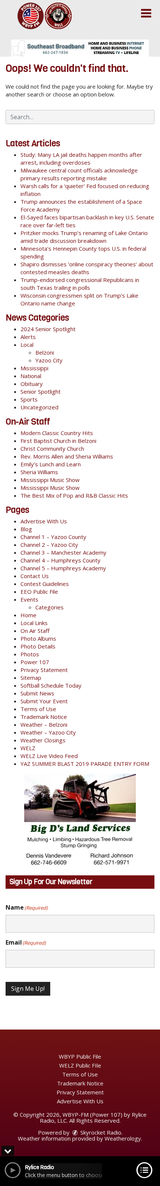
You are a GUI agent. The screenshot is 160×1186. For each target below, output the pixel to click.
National (30, 376)
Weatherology (123, 1138)
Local (26, 344)
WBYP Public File (80, 1056)
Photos (29, 654)
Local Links (34, 623)
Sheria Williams (39, 472)
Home (28, 615)
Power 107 (34, 662)
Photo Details (37, 646)
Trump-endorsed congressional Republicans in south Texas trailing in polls (79, 283)
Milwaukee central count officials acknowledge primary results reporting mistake (79, 174)
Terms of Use (38, 709)
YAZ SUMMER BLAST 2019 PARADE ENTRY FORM (84, 763)
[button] (146, 13)
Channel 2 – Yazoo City (49, 544)
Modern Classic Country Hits (56, 433)
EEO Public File (39, 591)
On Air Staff (34, 630)
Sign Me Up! (28, 988)
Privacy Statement (44, 669)
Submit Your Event (44, 701)
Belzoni (44, 352)
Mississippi (34, 368)
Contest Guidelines (44, 583)
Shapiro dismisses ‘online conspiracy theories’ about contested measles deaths (86, 268)
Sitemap (30, 677)
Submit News (37, 693)
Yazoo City (49, 360)
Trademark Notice (43, 716)
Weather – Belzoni (43, 724)
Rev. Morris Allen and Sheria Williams (66, 456)
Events (29, 599)
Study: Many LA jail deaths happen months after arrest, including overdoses (81, 158)
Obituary (31, 383)
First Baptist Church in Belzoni (58, 440)
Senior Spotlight (40, 391)
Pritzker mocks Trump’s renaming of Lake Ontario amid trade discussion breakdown (84, 236)
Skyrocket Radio (100, 1132)
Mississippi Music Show (50, 479)
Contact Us (34, 576)
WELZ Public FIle (80, 1065)
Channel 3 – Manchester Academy (63, 552)
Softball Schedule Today (50, 685)
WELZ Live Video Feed (49, 756)
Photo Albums (38, 638)
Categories (49, 607)
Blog (26, 529)
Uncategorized (39, 407)
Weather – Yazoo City (48, 732)
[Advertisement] (80, 48)
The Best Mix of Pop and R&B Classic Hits (74, 495)
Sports (29, 399)
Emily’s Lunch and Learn (50, 464)
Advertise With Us (43, 521)
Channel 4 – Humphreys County (60, 560)
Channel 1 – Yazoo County (53, 536)
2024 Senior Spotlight (48, 329)
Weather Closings (42, 740)
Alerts (28, 336)
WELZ (27, 748)
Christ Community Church (52, 448)
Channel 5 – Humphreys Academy (63, 568)
